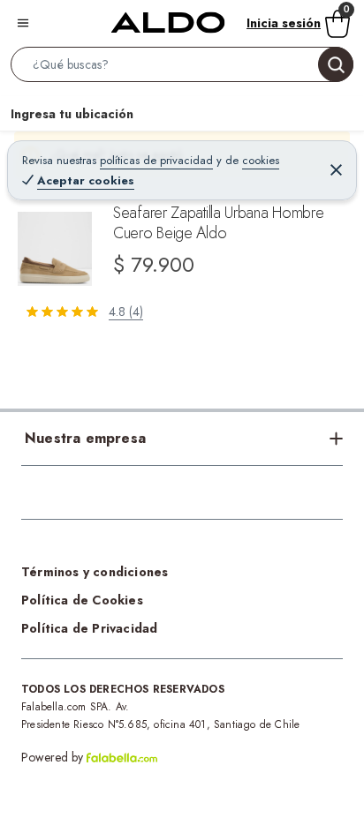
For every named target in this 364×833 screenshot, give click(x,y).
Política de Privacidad (89, 628)
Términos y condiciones (94, 572)
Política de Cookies (82, 600)
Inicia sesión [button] (283, 23)
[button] (182, 68)
